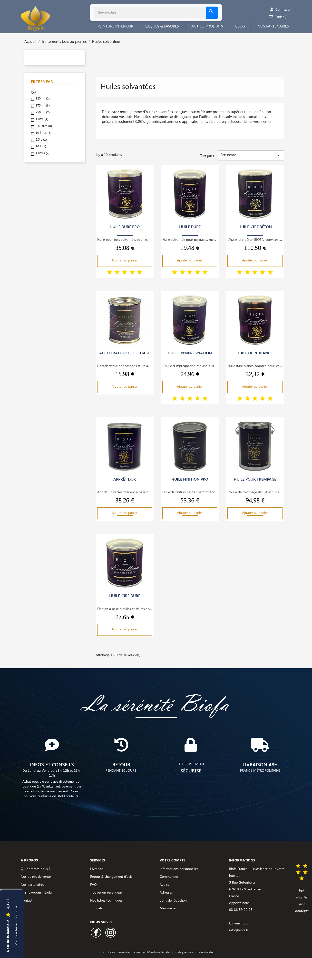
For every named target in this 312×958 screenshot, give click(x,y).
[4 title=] (132, 272)
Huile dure (190, 226)
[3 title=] (124, 272)
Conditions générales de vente (122, 952)
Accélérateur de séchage (124, 352)
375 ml (43, 105)
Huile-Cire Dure (124, 595)
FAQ (93, 884)
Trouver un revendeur (106, 892)
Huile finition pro (189, 479)
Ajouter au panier (124, 260)
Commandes (169, 876)
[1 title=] (109, 272)
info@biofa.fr (238, 930)
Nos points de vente (36, 876)
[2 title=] (117, 272)
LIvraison (97, 868)
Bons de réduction (173, 900)
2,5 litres (44, 126)
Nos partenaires (32, 884)
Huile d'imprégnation (190, 352)
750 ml (43, 112)
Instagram (110, 933)
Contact (26, 900)
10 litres (43, 133)
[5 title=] (139, 272)
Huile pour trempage (255, 479)
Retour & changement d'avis (111, 876)
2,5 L (41, 139)
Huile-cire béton (255, 226)
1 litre (42, 119)
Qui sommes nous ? (35, 868)
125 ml (43, 98)
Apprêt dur (124, 479)
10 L (41, 146)
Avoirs (164, 884)
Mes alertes (168, 908)
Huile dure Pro (125, 226)
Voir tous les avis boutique (16, 925)
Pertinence (251, 155)
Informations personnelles (179, 868)
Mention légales (159, 952)
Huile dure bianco (254, 352)
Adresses (166, 892)
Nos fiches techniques (106, 900)
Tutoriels (96, 908)
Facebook (96, 933)
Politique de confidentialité (193, 952)
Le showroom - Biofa (36, 892)
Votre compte (172, 860)
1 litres (42, 153)
